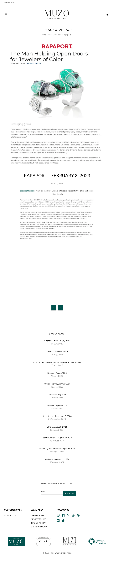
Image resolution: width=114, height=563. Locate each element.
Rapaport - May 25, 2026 (57, 351)
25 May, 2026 (57, 354)
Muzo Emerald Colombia (60, 553)
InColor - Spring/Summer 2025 (57, 384)
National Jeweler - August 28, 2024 (57, 438)
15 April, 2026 (57, 365)
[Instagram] (58, 515)
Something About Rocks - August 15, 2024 (57, 448)
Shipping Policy (39, 527)
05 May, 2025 (57, 408)
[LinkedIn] (58, 520)
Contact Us (10, 515)
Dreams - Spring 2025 (57, 405)
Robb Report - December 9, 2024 (57, 416)
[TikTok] (63, 520)
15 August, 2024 (57, 451)
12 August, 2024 (57, 462)
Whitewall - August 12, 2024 (57, 459)
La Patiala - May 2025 (57, 394)
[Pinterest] (78, 515)
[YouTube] (73, 515)
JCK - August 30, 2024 (57, 427)
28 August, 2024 (57, 441)
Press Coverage (54, 35)
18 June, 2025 (57, 387)
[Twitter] (68, 515)
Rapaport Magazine (27, 191)
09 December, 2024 (57, 419)
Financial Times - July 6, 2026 (57, 341)
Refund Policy (38, 523)
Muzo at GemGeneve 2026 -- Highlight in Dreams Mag (57, 362)
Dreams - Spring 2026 (57, 373)
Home (43, 35)
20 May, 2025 (57, 397)
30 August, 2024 (57, 430)
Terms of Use (37, 515)
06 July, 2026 (57, 344)
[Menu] (6, 14)
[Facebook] (63, 515)
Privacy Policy (38, 519)
